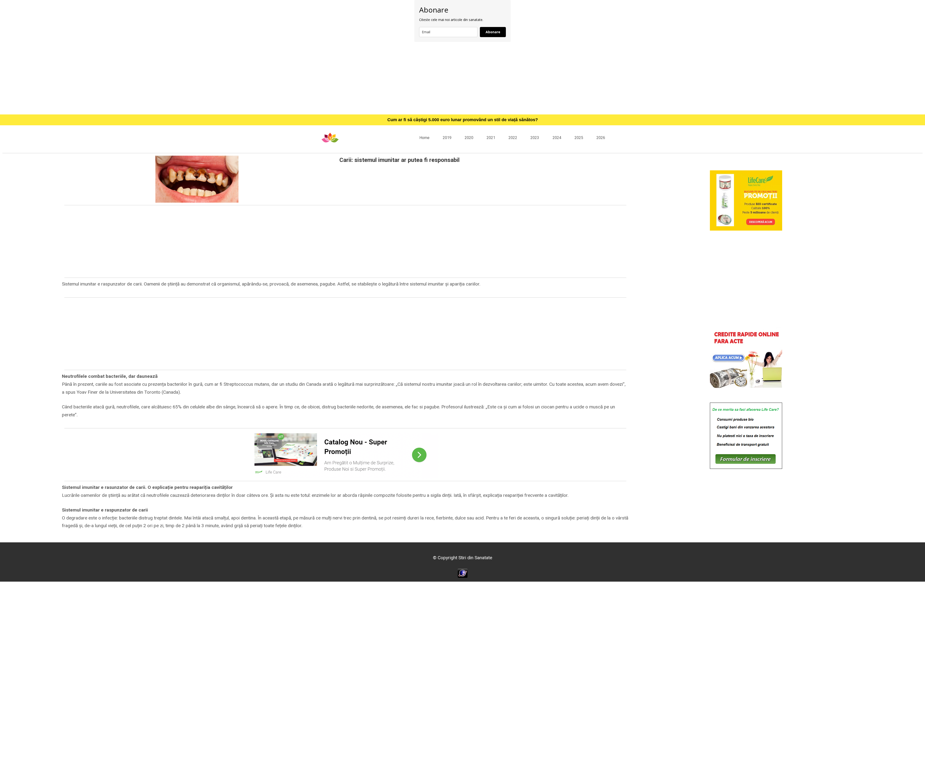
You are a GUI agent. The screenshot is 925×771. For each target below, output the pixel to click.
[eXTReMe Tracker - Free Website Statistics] (463, 573)
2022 (513, 137)
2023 (534, 137)
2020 (469, 137)
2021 (491, 137)
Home (424, 137)
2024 (557, 137)
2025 (579, 137)
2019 (447, 137)
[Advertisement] (462, 78)
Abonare (493, 32)
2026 (600, 137)
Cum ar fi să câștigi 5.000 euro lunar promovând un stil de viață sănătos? (462, 119)
